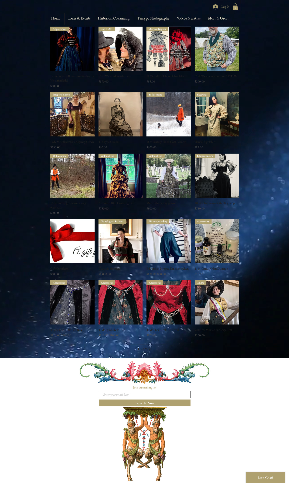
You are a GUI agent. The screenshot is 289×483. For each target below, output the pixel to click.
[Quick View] (217, 49)
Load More (144, 349)
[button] (235, 6)
